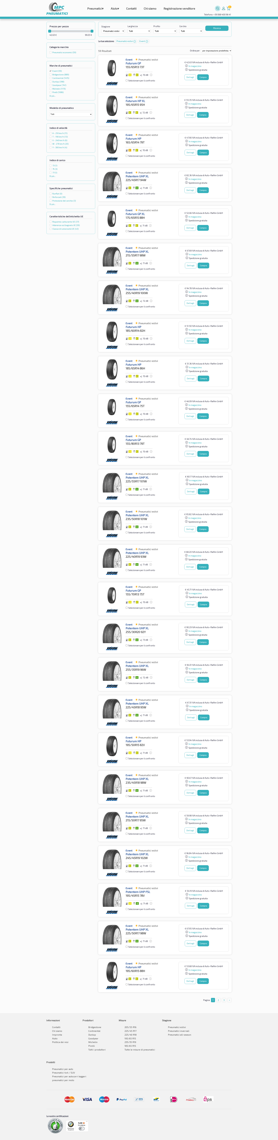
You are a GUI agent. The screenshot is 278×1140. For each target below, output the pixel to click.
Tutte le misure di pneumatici (140, 1049)
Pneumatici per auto (62, 1069)
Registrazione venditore (179, 8)
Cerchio (182, 26)
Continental (94, 1030)
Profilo (156, 26)
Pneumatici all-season (179, 1034)
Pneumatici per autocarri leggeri (69, 1076)
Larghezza (132, 26)
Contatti (131, 8)
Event (57, 71)
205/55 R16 (130, 1027)
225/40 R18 (131, 1034)
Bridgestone (94, 1027)
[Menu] (86, 1122)
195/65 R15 (130, 1038)
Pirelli (91, 1045)
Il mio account (223, 8)
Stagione (105, 26)
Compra (203, 77)
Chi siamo (150, 8)
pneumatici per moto (63, 1080)
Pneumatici (95, 8)
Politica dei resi (60, 1042)
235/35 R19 (130, 1042)
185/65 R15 (130, 1045)
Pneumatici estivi (124, 41)
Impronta (57, 1034)
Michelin (92, 1042)
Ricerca (217, 28)
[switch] (82, 1128)
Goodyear (93, 1038)
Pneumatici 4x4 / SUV (63, 1072)
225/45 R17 (130, 1030)
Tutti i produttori (97, 1049)
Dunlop (92, 1034)
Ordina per (195, 50)
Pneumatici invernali (178, 1030)
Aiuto (115, 8)
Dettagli (190, 77)
